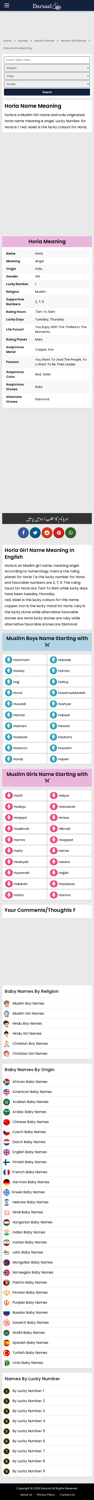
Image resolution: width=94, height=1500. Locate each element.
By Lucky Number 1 (28, 1390)
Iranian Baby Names (29, 1242)
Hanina (64, 862)
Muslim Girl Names (73, 41)
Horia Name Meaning (17, 48)
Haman (19, 715)
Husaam (65, 748)
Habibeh (21, 884)
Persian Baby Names (30, 1292)
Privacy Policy (46, 1495)
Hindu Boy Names (27, 1023)
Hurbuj (63, 682)
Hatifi (18, 795)
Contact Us (67, 1495)
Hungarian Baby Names (32, 1222)
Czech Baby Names (29, 1131)
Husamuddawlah (71, 692)
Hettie (64, 850)
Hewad (64, 726)
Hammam (21, 660)
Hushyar (64, 704)
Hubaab (64, 660)
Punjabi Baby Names (29, 1302)
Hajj (16, 682)
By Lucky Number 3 (28, 1410)
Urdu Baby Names (27, 1362)
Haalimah (21, 828)
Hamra (19, 839)
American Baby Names (32, 1091)
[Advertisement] (47, 187)
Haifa (18, 850)
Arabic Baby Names (29, 1111)
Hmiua (64, 817)
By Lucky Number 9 (28, 1471)
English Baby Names (29, 1151)
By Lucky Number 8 (28, 1461)
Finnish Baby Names (29, 1161)
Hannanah (67, 806)
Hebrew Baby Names (30, 1202)
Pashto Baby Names (29, 1282)
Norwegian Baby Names (32, 1272)
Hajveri (63, 759)
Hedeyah (21, 862)
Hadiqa (20, 806)
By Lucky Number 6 (28, 1440)
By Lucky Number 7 (28, 1451)
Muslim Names (44, 41)
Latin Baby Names (27, 1252)
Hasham (20, 726)
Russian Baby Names (30, 1312)
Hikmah (65, 828)
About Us (26, 1495)
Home (7, 41)
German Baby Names (30, 1182)
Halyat (64, 795)
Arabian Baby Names (30, 1101)
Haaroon (20, 748)
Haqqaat (66, 839)
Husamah (22, 872)
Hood (17, 692)
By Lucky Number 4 (28, 1420)
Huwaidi (19, 704)
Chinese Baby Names (30, 1121)
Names (23, 41)
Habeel (64, 715)
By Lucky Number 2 (28, 1400)
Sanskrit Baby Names (30, 1322)
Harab (18, 759)
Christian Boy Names (30, 1043)
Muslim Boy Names (28, 1003)
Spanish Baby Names (30, 1342)
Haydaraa (67, 884)
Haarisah (20, 737)
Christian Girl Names (29, 1053)
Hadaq (18, 670)
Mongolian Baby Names (32, 1262)
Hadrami (65, 737)
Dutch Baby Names (28, 1141)
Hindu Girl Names (27, 1033)
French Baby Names (29, 1172)
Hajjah (64, 872)
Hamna (65, 895)
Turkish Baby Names (29, 1352)
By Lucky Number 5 (28, 1430)
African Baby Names (29, 1081)
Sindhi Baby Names (28, 1332)
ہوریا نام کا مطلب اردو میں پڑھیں (47, 518)
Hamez (64, 670)
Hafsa (19, 895)
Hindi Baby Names (27, 1212)
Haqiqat (20, 817)
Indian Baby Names (28, 1232)
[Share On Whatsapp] (70, 532)
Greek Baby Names (28, 1192)
